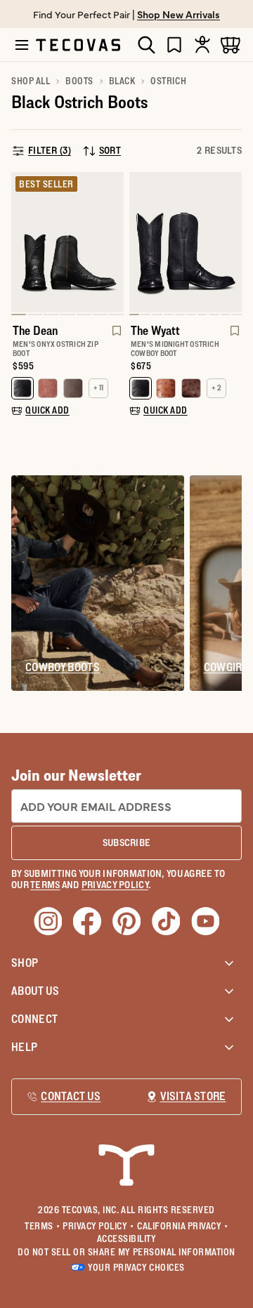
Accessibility (127, 1238)
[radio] (22, 388)
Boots (79, 81)
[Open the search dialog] (146, 45)
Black (122, 81)
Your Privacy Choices (136, 1267)
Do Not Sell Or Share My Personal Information (126, 1252)
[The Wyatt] (185, 242)
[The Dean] (67, 242)
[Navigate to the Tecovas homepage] (78, 45)
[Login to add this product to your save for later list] (115, 338)
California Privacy (182, 1226)
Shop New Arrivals (178, 14)
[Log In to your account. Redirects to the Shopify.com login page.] (202, 44)
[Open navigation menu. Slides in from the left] (21, 44)
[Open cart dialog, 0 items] (230, 44)
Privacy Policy (98, 1226)
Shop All (30, 81)
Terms (42, 1226)
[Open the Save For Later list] (174, 44)
